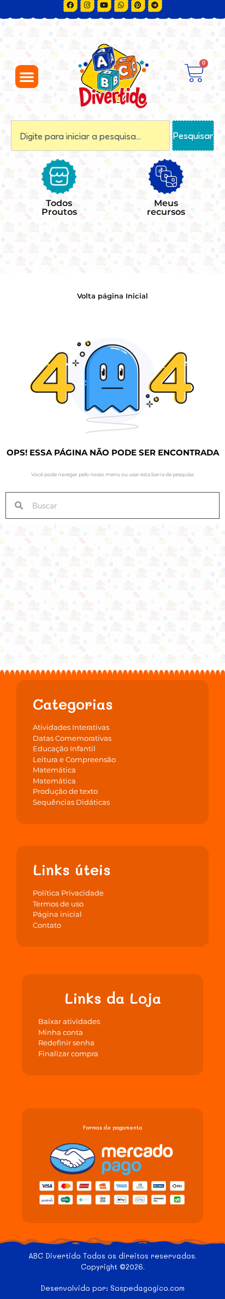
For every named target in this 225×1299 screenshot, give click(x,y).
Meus (166, 207)
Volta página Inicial (112, 295)
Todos (59, 207)
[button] (26, 76)
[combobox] (90, 135)
